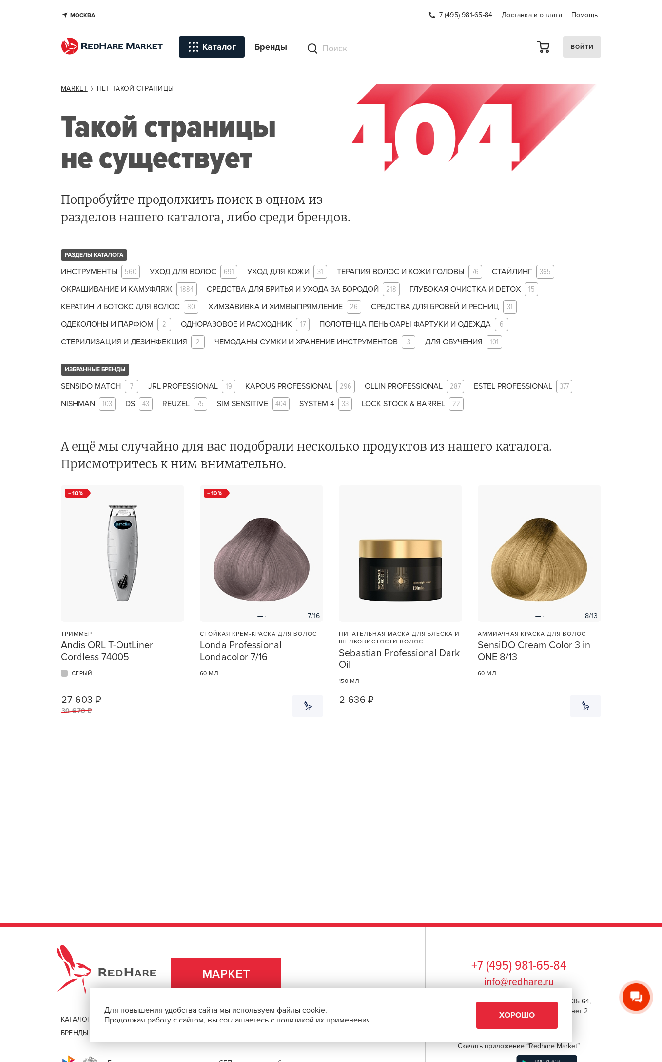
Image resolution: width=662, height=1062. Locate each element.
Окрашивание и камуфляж (127, 289)
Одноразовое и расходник (243, 325)
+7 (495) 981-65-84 (518, 966)
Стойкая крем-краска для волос (258, 633)
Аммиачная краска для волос (532, 633)
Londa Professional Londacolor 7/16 (241, 651)
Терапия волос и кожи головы (408, 272)
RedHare (115, 974)
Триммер (76, 633)
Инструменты (98, 272)
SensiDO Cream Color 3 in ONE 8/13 (534, 651)
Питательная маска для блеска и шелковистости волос (399, 637)
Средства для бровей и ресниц (442, 307)
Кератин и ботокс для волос (128, 307)
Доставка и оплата (532, 15)
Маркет (226, 974)
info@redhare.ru (519, 982)
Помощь (584, 15)
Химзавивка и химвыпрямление (283, 307)
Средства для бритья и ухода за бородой (301, 289)
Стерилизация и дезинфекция (130, 342)
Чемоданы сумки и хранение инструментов (312, 342)
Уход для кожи (285, 272)
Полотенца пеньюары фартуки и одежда (411, 325)
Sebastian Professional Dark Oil (399, 659)
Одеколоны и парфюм (113, 325)
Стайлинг (521, 272)
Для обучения (462, 342)
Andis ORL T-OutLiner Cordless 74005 (107, 651)
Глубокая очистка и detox (472, 289)
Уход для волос (192, 272)
